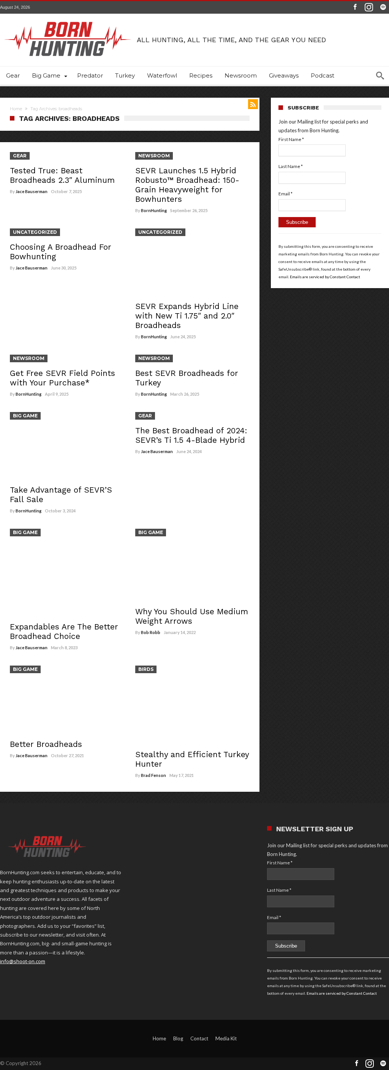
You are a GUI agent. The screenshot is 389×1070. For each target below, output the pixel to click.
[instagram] (369, 7)
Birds (145, 669)
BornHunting (154, 210)
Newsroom (154, 156)
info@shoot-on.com (22, 961)
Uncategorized (35, 232)
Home (16, 108)
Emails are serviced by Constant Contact (325, 276)
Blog (178, 1038)
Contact (199, 1038)
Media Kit (226, 1038)
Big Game (25, 415)
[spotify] (383, 7)
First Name (291, 139)
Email (285, 194)
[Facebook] (355, 7)
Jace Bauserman (31, 191)
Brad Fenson (153, 775)
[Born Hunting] (68, 14)
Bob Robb (150, 632)
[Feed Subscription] (253, 104)
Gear (20, 156)
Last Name (290, 166)
